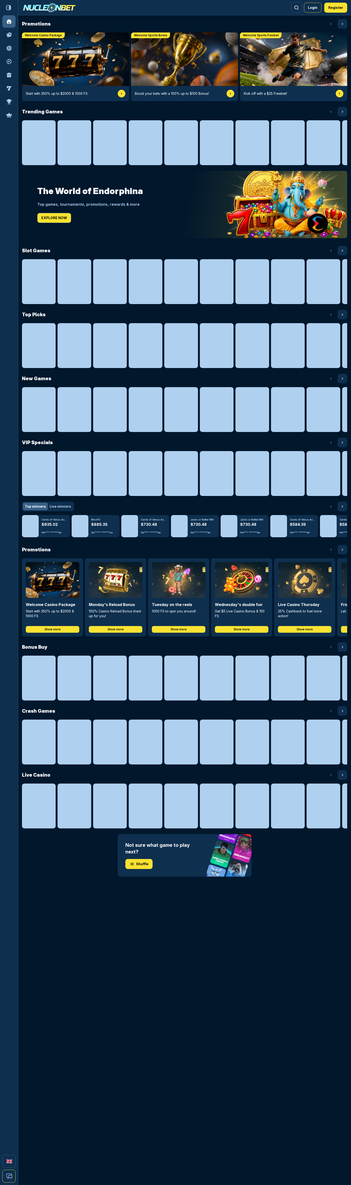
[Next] (342, 24)
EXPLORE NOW (54, 218)
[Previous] (331, 24)
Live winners (60, 506)
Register (335, 7)
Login (312, 7)
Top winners (35, 506)
